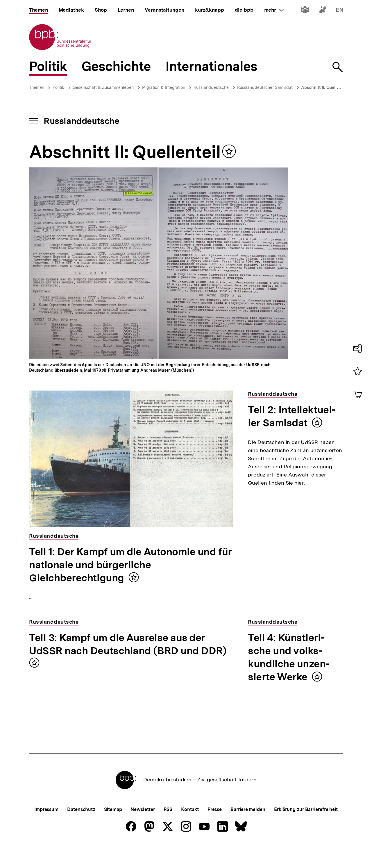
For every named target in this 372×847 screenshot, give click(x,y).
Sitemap (113, 809)
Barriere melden (247, 809)
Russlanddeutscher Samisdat (265, 87)
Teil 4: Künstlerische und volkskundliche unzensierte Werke (288, 657)
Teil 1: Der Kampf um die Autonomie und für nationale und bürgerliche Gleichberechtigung (130, 565)
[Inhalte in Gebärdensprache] (322, 11)
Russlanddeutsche (211, 87)
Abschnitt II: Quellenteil (324, 87)
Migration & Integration (163, 87)
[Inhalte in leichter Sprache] (305, 11)
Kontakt (189, 809)
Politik (58, 87)
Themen (36, 87)
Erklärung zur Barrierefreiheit (306, 809)
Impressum (46, 809)
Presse (215, 809)
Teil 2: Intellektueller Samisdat (291, 416)
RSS (168, 809)
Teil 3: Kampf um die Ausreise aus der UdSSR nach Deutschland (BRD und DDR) (127, 644)
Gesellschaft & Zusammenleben (103, 87)
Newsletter (142, 809)
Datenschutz (81, 809)
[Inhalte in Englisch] (339, 11)
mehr (274, 10)
